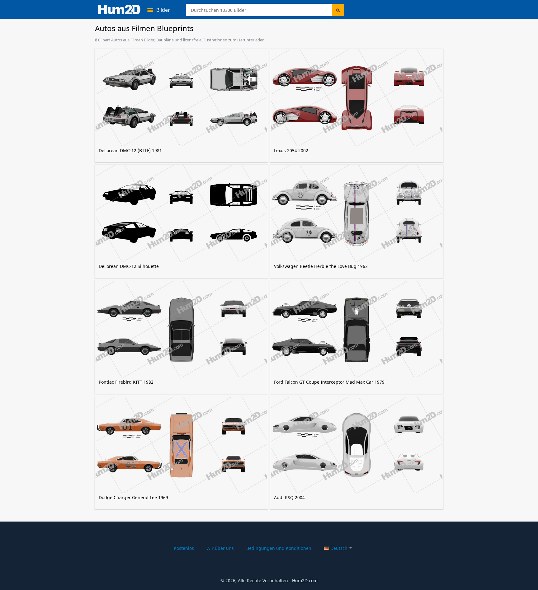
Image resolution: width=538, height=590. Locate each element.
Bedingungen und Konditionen (278, 548)
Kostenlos (184, 548)
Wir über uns (220, 548)
